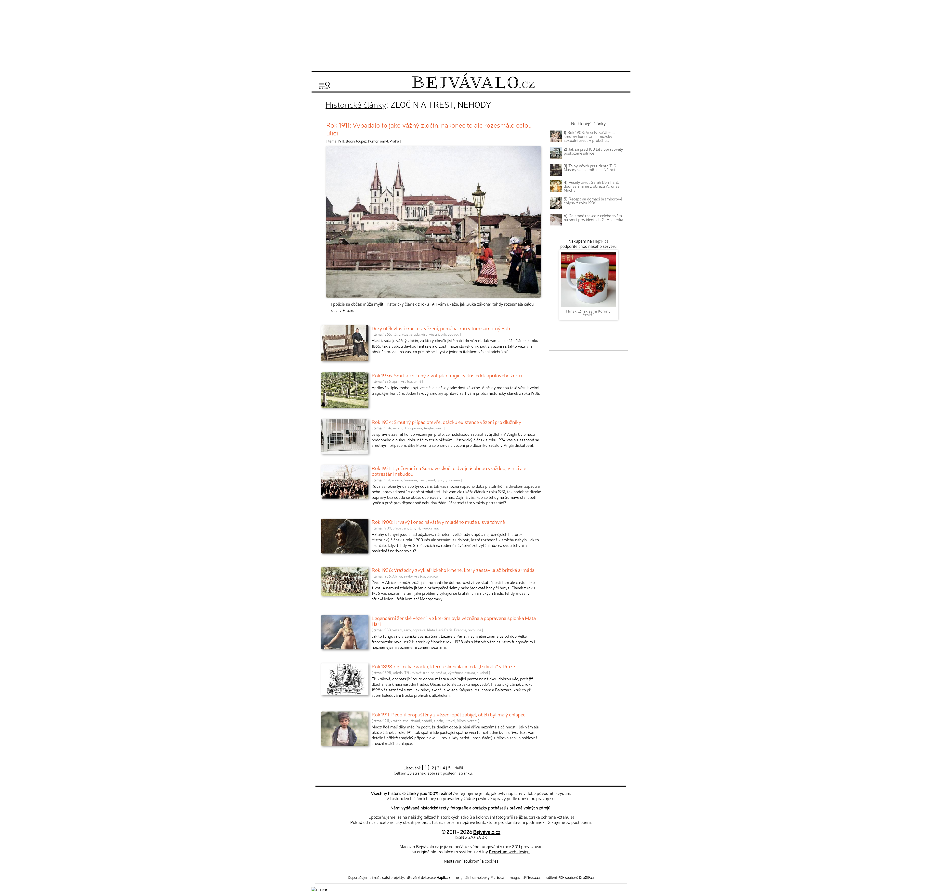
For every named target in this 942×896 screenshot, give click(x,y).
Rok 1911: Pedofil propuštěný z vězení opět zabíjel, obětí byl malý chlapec (448, 714)
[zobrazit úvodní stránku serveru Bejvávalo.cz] (473, 87)
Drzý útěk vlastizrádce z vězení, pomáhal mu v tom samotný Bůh (441, 328)
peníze (417, 427)
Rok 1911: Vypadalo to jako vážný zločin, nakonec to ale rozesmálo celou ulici (429, 128)
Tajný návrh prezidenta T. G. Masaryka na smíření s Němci (590, 167)
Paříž (448, 629)
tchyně (415, 528)
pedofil (426, 720)
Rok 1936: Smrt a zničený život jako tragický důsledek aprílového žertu (447, 375)
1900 (387, 528)
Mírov (461, 720)
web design (509, 851)
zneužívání (411, 720)
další (459, 767)
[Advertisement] (471, 34)
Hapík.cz (600, 241)
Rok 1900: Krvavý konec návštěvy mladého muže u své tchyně (438, 521)
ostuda (469, 672)
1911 (341, 141)
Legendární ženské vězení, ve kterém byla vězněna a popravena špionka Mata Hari (454, 620)
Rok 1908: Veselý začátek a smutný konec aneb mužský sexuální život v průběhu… (589, 136)
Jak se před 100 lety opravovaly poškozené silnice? (593, 151)
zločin (350, 141)
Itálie (396, 334)
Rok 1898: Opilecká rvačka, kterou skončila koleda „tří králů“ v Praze (443, 666)
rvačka (427, 528)
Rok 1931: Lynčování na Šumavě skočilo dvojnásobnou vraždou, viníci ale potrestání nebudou (449, 470)
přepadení (400, 528)
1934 (387, 427)
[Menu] (324, 85)
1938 (387, 629)
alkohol (482, 672)
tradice (432, 576)
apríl (396, 381)
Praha (394, 141)
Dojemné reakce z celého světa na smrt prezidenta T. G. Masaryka (593, 217)
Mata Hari (435, 629)
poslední (450, 773)
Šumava (410, 479)
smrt (417, 381)
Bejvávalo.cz (486, 831)
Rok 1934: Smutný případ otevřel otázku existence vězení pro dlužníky (446, 421)
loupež (361, 141)
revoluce (474, 629)
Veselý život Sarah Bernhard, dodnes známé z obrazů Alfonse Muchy (591, 186)
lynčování (452, 479)
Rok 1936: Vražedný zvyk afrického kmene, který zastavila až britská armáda (453, 569)
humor (373, 141)
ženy (407, 629)
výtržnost (455, 672)
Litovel (450, 720)
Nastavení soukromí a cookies (471, 861)
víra (424, 334)
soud (431, 479)
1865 (387, 334)
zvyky (408, 576)
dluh (407, 427)
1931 (386, 479)
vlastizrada (411, 334)
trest (422, 479)
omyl (384, 141)
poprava (419, 629)
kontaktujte (486, 822)
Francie (460, 629)
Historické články (356, 104)
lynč (439, 479)
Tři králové (412, 672)
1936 (387, 381)
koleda (397, 672)
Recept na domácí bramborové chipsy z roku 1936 (593, 200)
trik (443, 334)
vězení (434, 334)
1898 (387, 672)
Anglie (429, 427)
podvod (453, 334)
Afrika (397, 576)
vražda (406, 381)
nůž (437, 528)
